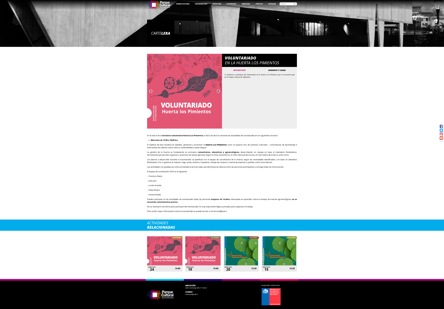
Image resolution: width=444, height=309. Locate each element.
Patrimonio (231, 4)
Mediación (217, 4)
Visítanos (272, 4)
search (294, 4)
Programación (201, 4)
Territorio (245, 4)
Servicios (259, 4)
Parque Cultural (183, 4)
